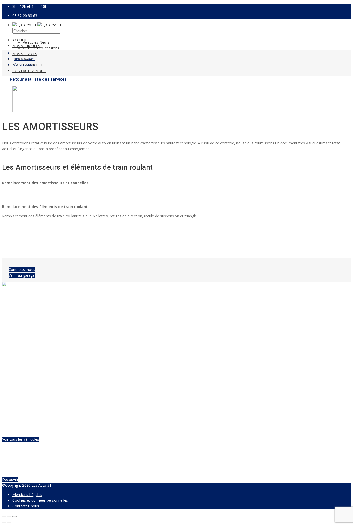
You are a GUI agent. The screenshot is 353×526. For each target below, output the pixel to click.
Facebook (20, 294)
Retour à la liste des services (38, 79)
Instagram (20, 299)
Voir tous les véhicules (20, 439)
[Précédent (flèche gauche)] (4, 522)
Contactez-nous (29, 70)
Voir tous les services (30, 398)
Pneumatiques (24, 366)
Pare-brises (192, 377)
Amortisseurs (23, 377)
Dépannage (193, 389)
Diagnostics (193, 360)
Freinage (19, 372)
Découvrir (10, 479)
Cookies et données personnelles (40, 500)
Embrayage (21, 389)
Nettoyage (192, 383)
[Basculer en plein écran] (9, 516)
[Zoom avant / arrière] (14, 516)
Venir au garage (22, 275)
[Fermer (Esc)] (4, 516)
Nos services (24, 53)
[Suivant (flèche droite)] (9, 522)
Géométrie (21, 383)
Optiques (190, 372)
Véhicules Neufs (36, 42)
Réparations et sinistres (203, 366)
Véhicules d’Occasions (41, 48)
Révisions (20, 360)
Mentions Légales (27, 494)
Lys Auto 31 (41, 485)
